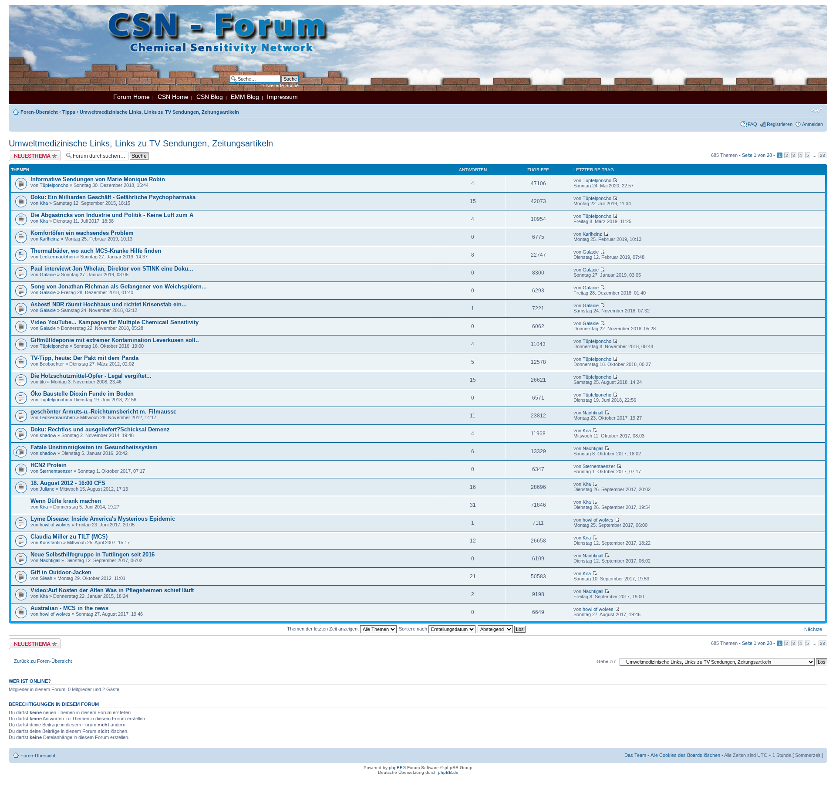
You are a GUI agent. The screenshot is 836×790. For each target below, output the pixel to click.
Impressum (282, 96)
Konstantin (51, 542)
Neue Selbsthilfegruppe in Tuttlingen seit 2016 (92, 554)
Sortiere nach (413, 628)
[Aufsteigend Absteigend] (502, 628)
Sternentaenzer (56, 471)
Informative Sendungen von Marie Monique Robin (97, 179)
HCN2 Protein (48, 465)
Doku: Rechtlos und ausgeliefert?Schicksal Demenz (100, 429)
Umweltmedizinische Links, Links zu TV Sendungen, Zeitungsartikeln (159, 112)
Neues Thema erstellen (33, 153)
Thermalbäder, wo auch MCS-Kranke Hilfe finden (95, 251)
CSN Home (173, 96)
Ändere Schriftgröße (816, 110)
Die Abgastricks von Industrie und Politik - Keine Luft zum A (111, 215)
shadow (48, 435)
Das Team (635, 755)
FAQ (752, 124)
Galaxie (591, 251)
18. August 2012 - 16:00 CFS (67, 483)
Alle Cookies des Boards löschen (685, 755)
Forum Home (131, 96)
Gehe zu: (606, 661)
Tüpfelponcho (54, 185)
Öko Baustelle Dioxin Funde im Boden (82, 393)
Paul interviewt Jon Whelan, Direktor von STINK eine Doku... (111, 268)
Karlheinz (49, 238)
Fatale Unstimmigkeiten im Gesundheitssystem (94, 447)
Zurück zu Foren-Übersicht (43, 661)
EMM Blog (245, 96)
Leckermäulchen (57, 256)
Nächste (813, 629)
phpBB (396, 767)
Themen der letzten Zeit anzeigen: (323, 628)
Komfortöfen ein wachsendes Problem (82, 233)
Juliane (47, 489)
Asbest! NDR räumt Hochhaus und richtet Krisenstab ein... (108, 304)
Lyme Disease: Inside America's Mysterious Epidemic (102, 518)
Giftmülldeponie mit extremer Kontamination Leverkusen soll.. (114, 340)
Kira (44, 203)
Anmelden (812, 124)
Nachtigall (593, 412)
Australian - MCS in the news (69, 608)
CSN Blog (209, 96)
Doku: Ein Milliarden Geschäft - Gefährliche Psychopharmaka (113, 197)
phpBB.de (448, 772)
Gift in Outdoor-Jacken (60, 572)
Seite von (757, 155)
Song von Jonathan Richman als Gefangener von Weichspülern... (118, 286)
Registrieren (779, 124)
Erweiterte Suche (281, 85)
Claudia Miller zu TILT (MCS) (69, 536)
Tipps (68, 112)
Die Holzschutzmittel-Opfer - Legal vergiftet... (91, 376)
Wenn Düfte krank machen (65, 501)
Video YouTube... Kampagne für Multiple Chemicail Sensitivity (114, 322)
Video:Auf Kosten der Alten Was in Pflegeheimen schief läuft (112, 590)
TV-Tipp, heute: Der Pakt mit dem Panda (84, 358)
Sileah (46, 578)
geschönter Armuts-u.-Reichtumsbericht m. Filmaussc (103, 411)
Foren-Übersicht (39, 112)
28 (822, 155)
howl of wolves (55, 524)
